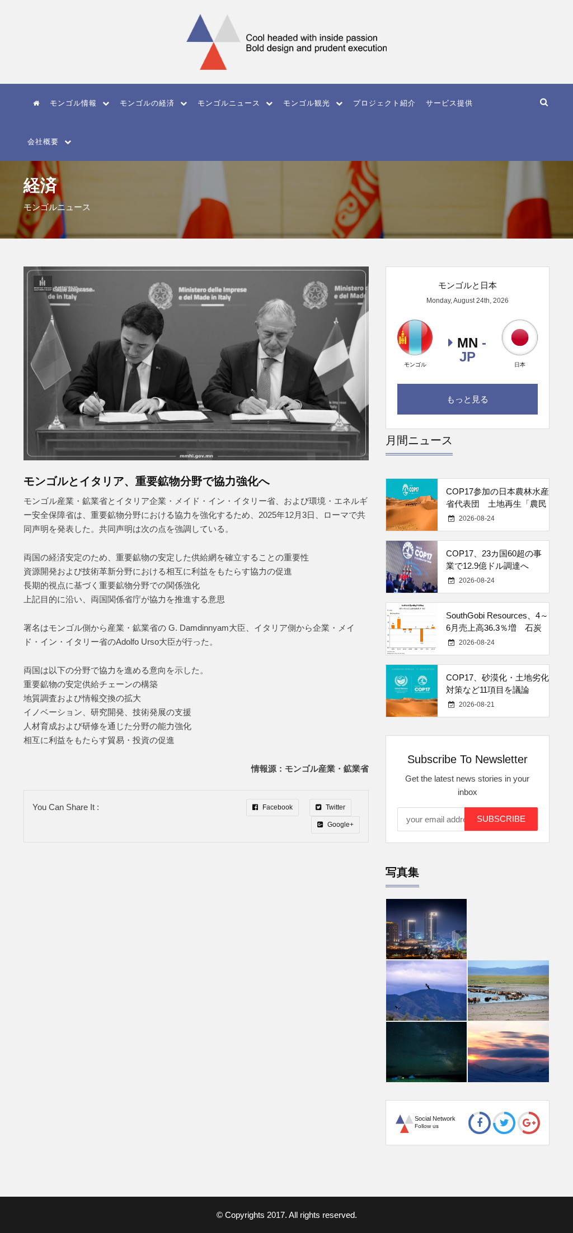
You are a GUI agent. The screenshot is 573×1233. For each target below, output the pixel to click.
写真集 (402, 872)
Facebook (277, 807)
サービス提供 (449, 103)
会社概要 (43, 141)
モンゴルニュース (229, 103)
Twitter (334, 807)
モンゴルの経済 (147, 103)
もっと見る (468, 399)
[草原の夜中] (426, 1052)
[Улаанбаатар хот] (426, 929)
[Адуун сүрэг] (508, 990)
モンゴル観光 (306, 103)
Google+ (340, 825)
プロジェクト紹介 (384, 103)
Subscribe (501, 818)
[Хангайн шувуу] (426, 990)
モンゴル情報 (73, 103)
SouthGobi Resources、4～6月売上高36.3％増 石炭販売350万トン (497, 628)
